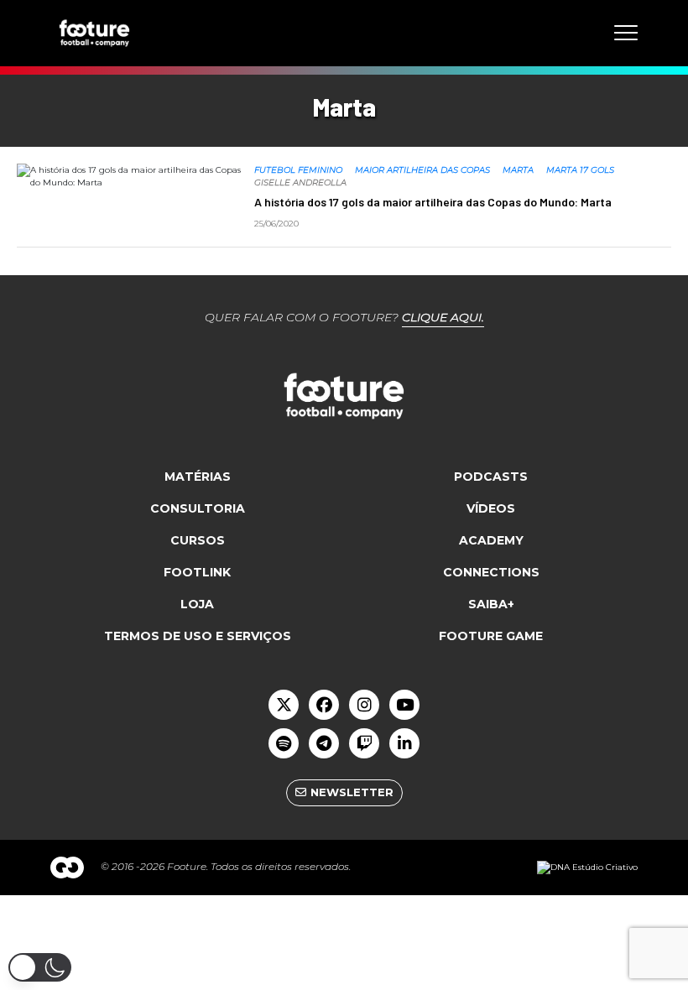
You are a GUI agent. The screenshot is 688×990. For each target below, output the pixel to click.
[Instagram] (364, 705)
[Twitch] (364, 743)
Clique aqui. (443, 317)
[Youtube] (404, 705)
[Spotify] (283, 743)
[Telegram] (324, 743)
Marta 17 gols (580, 169)
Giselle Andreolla (300, 182)
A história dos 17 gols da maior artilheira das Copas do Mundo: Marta (433, 202)
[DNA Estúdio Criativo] (587, 866)
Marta (518, 169)
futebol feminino (298, 169)
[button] (39, 967)
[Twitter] (283, 705)
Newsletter (352, 792)
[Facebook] (324, 705)
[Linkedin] (404, 743)
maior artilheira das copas (422, 169)
